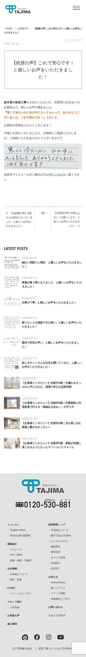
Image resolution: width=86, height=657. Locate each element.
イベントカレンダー (20, 593)
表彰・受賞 (16, 579)
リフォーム (16, 549)
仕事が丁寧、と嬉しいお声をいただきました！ (49, 302)
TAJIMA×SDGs (18, 530)
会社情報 (12, 568)
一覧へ (43, 213)
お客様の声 (22, 28)
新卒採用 (55, 552)
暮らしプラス (58, 587)
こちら (58, 174)
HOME (9, 28)
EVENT (11, 588)
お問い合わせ (55, 607)
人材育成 (14, 607)
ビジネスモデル (59, 541)
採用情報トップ (56, 524)
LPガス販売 (16, 554)
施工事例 (12, 624)
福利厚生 (55, 546)
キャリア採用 (58, 557)
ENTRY (55, 568)
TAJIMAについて (19, 574)
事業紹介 (12, 544)
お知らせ (53, 576)
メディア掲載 (58, 593)
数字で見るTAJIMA (61, 535)
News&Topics (58, 582)
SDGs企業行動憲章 (20, 535)
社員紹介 (55, 563)
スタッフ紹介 (14, 601)
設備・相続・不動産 (20, 560)
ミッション (13, 524)
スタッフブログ (56, 615)
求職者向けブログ (60, 598)
